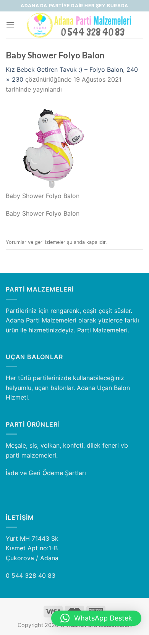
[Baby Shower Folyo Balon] (51, 146)
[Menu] (10, 24)
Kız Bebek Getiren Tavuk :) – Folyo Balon (64, 69)
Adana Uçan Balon (103, 388)
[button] (96, 618)
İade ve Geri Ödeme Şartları (46, 473)
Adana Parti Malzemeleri (41, 320)
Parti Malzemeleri (102, 330)
